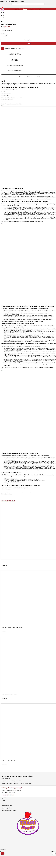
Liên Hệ (39, 8)
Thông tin (32, 8)
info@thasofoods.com (19, 1)
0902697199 (10, 795)
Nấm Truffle (7, 26)
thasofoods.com (8, 494)
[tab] (20, 76)
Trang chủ (17, 8)
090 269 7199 (7, 1)
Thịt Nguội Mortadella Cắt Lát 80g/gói (10, 561)
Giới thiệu (4, 803)
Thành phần (29, 76)
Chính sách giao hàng (7, 808)
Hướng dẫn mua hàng (7, 805)
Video (38, 76)
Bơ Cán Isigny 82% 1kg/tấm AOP (8, 760)
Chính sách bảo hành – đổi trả (9, 810)
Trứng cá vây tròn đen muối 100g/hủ (9, 694)
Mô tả (20, 76)
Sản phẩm (25, 8)
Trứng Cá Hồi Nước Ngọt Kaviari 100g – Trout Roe (12, 627)
